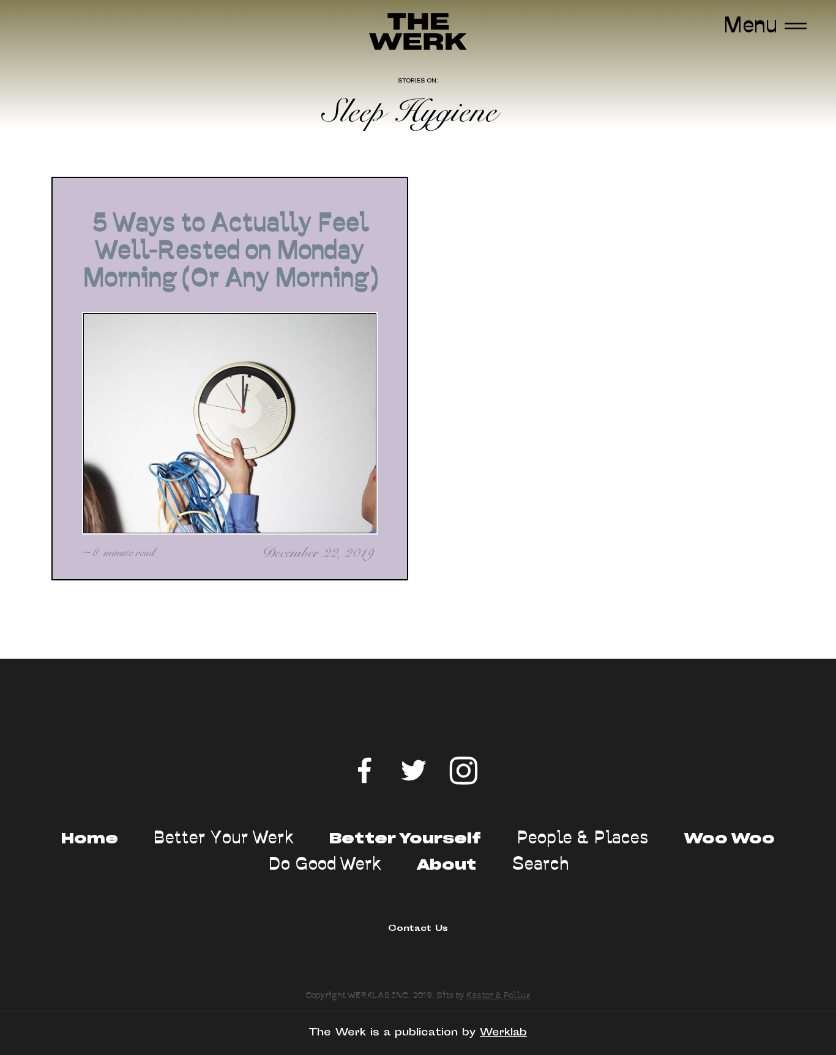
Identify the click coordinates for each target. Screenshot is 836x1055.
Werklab (503, 1033)
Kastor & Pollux (498, 995)
